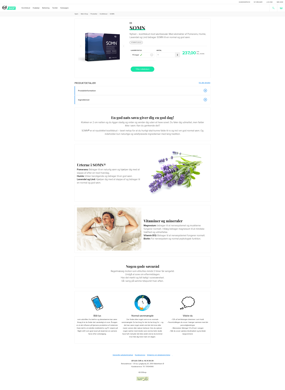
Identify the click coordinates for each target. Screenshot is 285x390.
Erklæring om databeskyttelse (158, 355)
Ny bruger (258, 2)
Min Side (280, 2)
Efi (131, 23)
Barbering (45, 8)
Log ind (270, 2)
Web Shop (84, 14)
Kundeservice (244, 2)
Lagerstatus (136, 50)
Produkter (94, 14)
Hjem (76, 14)
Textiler (55, 8)
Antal (159, 50)
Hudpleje (36, 8)
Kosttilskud (26, 8)
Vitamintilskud (136, 42)
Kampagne (64, 8)
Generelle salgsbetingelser (123, 355)
